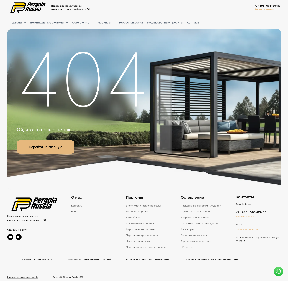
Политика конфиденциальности (37, 259)
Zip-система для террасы (196, 241)
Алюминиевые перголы (140, 223)
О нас (76, 197)
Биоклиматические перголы (143, 205)
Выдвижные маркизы (194, 235)
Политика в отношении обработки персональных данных (212, 259)
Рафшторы (187, 229)
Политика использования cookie (22, 277)
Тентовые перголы (137, 211)
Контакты (193, 22)
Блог (74, 211)
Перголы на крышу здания (142, 235)
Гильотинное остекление (196, 211)
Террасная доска (131, 22)
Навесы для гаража (138, 241)
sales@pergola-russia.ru (249, 229)
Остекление (80, 22)
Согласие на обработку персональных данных (148, 259)
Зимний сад (133, 217)
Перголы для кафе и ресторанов (146, 247)
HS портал (187, 247)
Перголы (15, 22)
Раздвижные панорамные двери (201, 205)
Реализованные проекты (165, 22)
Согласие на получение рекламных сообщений (89, 259)
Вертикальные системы (47, 22)
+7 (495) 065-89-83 (267, 5)
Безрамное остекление (195, 217)
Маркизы (104, 22)
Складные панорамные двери (199, 223)
